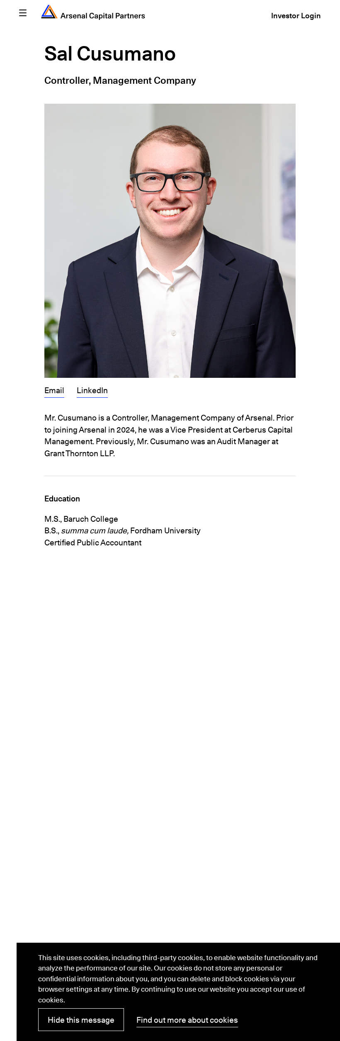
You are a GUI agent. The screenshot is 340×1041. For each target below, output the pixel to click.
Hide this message (81, 1019)
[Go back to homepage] (93, 12)
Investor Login (296, 16)
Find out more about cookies (187, 1019)
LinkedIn (92, 391)
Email (54, 391)
